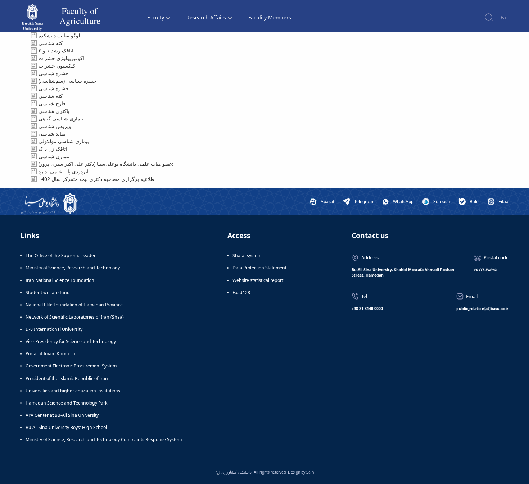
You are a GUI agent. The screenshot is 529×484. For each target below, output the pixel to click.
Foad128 (241, 292)
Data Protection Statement (259, 268)
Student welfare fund (48, 292)
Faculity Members (269, 17)
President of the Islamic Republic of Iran (67, 378)
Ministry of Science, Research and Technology (73, 268)
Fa (503, 17)
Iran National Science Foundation (60, 280)
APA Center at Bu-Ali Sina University (62, 415)
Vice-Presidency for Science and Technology (71, 341)
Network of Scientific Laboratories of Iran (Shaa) (75, 317)
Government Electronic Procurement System (71, 366)
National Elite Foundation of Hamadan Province (74, 305)
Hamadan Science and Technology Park (67, 403)
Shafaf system (246, 255)
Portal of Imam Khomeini (51, 354)
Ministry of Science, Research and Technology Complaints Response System (104, 440)
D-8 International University (54, 329)
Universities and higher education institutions (73, 391)
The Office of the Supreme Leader (61, 255)
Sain (310, 472)
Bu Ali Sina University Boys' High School (66, 427)
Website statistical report (257, 280)
